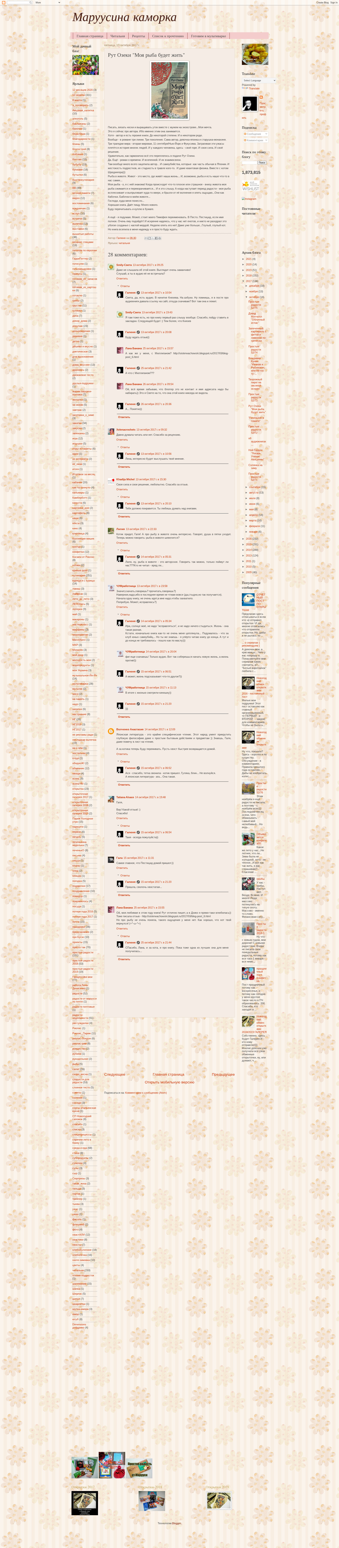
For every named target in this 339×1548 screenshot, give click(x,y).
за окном (77, 404)
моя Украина (80, 670)
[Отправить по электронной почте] (146, 238)
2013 (249, 555)
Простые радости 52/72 (254, 429)
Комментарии (254, 140)
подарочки (78, 886)
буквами (77, 169)
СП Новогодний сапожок (81, 1118)
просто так (78, 947)
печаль (76, 837)
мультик (77, 688)
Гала (119, 858)
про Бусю (78, 937)
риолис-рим (79, 1043)
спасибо (77, 1124)
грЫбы (261, 878)
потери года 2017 (82, 916)
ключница (78, 533)
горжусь (77, 273)
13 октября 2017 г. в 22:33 (141, 529)
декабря (254, 285)
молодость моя (81, 660)
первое (76, 831)
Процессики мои (82, 977)
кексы (76, 523)
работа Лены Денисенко (80, 987)
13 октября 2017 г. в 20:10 (156, 503)
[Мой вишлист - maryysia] (251, 190)
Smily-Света (124, 265)
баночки (77, 128)
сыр (74, 1173)
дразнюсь (78, 369)
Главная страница (90, 35)
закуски (77, 428)
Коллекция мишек (83, 538)
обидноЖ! (78, 763)
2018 (249, 275)
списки (76, 1129)
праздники (78, 926)
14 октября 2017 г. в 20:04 (161, 651)
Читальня (118, 35)
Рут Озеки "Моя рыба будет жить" (257, 409)
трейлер (77, 1198)
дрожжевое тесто (82, 375)
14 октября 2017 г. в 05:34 (156, 621)
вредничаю (79, 208)
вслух (76, 213)
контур (76, 546)
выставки (78, 228)
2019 (249, 270)
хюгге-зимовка (81, 1260)
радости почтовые (83, 1006)
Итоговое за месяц (83, 474)
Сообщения (253, 134)
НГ (74, 719)
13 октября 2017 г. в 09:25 (148, 265)
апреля (253, 515)
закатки (77, 423)
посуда (76, 906)
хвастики (77, 1239)
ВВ (74, 188)
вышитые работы (83, 234)
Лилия (120, 529)
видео (76, 198)
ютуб (75, 1319)
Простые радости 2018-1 (261, 928)
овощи (76, 773)
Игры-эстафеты (82, 448)
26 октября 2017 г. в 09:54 (158, 384)
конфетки (78, 551)
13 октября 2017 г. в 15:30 (151, 479)
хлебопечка (79, 1255)
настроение (79, 714)
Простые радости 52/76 (261, 788)
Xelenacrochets (125, 429)
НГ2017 (76, 729)
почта (75, 921)
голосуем (78, 263)
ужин (75, 1214)
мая (251, 509)
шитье (76, 1298)
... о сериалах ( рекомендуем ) (251, 644)
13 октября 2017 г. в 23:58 (152, 586)
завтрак (77, 410)
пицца (76, 860)
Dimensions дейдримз (79, 1326)
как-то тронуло (81, 487)
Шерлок (77, 1293)
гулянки (77, 310)
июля (252, 498)
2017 (249, 281)
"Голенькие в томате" (256, 419)
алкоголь (77, 118)
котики (76, 565)
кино (75, 528)
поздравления (81, 891)
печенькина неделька (79, 844)
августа (254, 492)
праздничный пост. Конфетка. (261, 975)
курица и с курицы (83, 580)
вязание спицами (82, 242)
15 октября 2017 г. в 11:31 (139, 858)
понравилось (80, 901)
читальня (124, 243)
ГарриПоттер (80, 258)
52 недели (78, 95)
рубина (76, 1053)
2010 (249, 566)
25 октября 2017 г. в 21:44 (156, 942)
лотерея (77, 609)
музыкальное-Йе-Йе (84, 675)
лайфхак (77, 593)
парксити (77, 826)
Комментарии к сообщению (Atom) (146, 1092)
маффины (78, 629)
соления (77, 1097)
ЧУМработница (126, 586)
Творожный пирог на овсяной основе (255, 384)
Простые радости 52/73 (254, 397)
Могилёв (77, 649)
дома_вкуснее (81, 364)
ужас (75, 1209)
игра (75, 438)
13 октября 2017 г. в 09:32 (151, 429)
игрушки (77, 443)
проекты (77, 942)
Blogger (176, 1523)
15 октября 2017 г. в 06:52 (156, 768)
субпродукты (80, 1158)
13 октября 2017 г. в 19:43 (157, 312)
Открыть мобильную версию (169, 1082)
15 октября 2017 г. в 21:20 (156, 703)
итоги (75, 469)
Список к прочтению (168, 35)
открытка (78, 788)
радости (77, 993)
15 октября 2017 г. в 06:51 (156, 671)
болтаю (77, 159)
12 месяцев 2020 (82, 90)
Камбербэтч (79, 497)
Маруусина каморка (124, 18)
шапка (76, 1288)
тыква (76, 1204)
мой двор (78, 655)
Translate (254, 88)
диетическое (80, 351)
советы (76, 1092)
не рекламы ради (82, 734)
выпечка (77, 223)
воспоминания (81, 203)
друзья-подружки (82, 383)
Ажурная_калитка (83, 110)
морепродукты (81, 665)
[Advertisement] (169, 1045)
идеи (75, 453)
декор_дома (79, 320)
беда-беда (78, 133)
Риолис (76, 1028)
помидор (77, 896)
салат (75, 1069)
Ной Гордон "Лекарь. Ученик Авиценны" (256, 455)
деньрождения (81, 331)
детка (75, 341)
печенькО (78, 850)
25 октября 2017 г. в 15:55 (149, 907)
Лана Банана (133, 348)
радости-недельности (80, 1017)
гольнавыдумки (81, 268)
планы (76, 865)
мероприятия (80, 634)
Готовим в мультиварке (208, 35)
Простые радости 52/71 (254, 476)
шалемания (79, 1283)
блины (76, 144)
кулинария (78, 575)
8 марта (77, 100)
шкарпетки (78, 1304)
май (74, 614)
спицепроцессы (82, 1134)
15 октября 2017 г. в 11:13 (161, 687)
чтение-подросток (83, 1275)
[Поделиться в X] (153, 238)
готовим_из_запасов (84, 279)
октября (254, 297)
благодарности (81, 139)
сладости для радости (80, 1081)
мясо (75, 694)
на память (78, 699)
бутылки (77, 174)
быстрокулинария (83, 179)
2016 (249, 538)
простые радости (82, 952)
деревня (77, 336)
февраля (255, 526)
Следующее (114, 1074)
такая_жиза (79, 1183)
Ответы (125, 286)
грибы (76, 300)
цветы (76, 1265)
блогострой (79, 149)
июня (252, 503)
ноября (253, 291)
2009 (249, 572)
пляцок (76, 875)
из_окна (77, 464)
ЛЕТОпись (78, 604)
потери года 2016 (82, 911)
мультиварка (80, 683)
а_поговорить (80, 105)
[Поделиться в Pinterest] (159, 238)
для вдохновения (82, 356)
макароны (78, 619)
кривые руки (79, 570)
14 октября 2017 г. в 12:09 (160, 729)
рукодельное (80, 1059)
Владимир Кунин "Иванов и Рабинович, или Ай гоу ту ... (256, 366)
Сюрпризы (78, 1178)
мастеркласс (80, 624)
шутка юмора (80, 1309)
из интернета (80, 459)
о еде (75, 758)
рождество (78, 1048)
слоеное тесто (81, 1087)
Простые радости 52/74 (254, 349)
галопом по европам (84, 250)
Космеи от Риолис (83, 557)
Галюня (130, 292)
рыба (75, 1064)
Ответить (122, 278)
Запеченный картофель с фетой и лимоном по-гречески (257, 334)
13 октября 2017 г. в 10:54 (156, 292)
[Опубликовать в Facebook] (156, 238)
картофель (79, 513)
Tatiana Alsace (125, 797)
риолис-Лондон (81, 1038)
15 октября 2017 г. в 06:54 (156, 832)
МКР (75, 645)
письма (76, 855)
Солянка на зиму (255, 467)
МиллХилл (79, 639)
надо (75, 704)
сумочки (77, 1163)
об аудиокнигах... (257, 441)
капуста (77, 502)
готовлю (77, 295)
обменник (78, 768)
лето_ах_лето (80, 599)
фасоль (77, 1219)
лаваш (76, 588)
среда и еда (79, 1148)
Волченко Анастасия (130, 729)
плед (75, 870)
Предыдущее (223, 1074)
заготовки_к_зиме (83, 415)
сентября (255, 487)
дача (75, 315)
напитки (77, 709)
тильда (76, 1188)
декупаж (77, 326)
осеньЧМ (78, 783)
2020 (249, 264)
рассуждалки (80, 1023)
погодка (77, 881)
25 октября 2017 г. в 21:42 (156, 368)
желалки (77, 399)
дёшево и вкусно (82, 346)
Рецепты (138, 35)
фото (75, 1229)
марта (253, 520)
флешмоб (78, 1224)
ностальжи (78, 753)
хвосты (76, 1244)
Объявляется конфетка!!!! (262, 839)
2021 (249, 259)
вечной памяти (81, 193)
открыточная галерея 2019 (80, 812)
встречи (77, 218)
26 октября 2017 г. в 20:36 (156, 404)
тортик (76, 1193)
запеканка (78, 433)
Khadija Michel (125, 479)
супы (75, 1168)
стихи (75, 1153)
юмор (75, 1314)
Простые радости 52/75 (254, 304)
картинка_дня (80, 508)
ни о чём (77, 748)
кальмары (78, 492)
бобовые (77, 154)
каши (75, 518)
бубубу (76, 164)
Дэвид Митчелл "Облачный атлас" (256, 318)
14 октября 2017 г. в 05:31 (156, 556)
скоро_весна (80, 1074)
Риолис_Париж (81, 1033)
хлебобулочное (81, 1249)
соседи (76, 1102)
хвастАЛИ (78, 1234)
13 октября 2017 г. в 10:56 (156, 453)
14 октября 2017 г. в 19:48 (150, 797)
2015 (249, 544)
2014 (249, 549)
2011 (249, 561)
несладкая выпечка (84, 739)
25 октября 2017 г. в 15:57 (158, 348)
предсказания (80, 932)
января (253, 531)
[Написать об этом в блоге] (149, 238)
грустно (77, 305)
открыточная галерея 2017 (80, 796)
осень (75, 778)
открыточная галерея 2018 (80, 804)
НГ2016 (76, 724)
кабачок (77, 482)
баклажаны (79, 123)
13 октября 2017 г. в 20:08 (156, 332)
